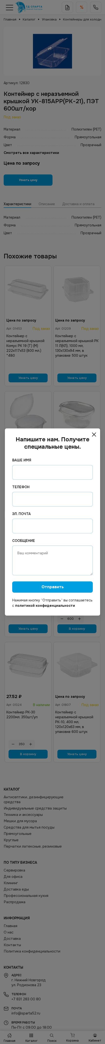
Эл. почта (21, 514)
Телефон (21, 487)
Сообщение (23, 540)
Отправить (53, 586)
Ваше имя (21, 460)
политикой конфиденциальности (45, 605)
